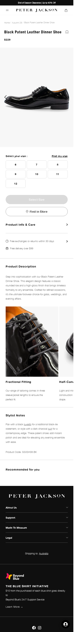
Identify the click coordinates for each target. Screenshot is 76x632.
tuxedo (27, 424)
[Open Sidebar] (7, 10)
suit (50, 428)
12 (15, 183)
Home (7, 22)
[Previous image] (5, 97)
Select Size (36, 199)
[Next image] (68, 97)
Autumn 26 (17, 22)
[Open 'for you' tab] (65, 624)
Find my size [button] (60, 156)
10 (36, 174)
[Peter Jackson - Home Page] (36, 10)
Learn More (14, 606)
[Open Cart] (66, 10)
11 (57, 174)
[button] (37, 245)
